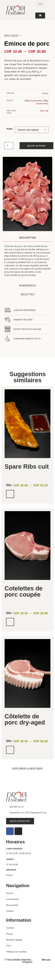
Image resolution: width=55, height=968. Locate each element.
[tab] (27, 238)
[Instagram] (18, 831)
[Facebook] (10, 831)
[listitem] (27, 444)
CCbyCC (27, 962)
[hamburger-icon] (40, 4)
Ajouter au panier (36, 145)
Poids (10, 129)
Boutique (11, 35)
